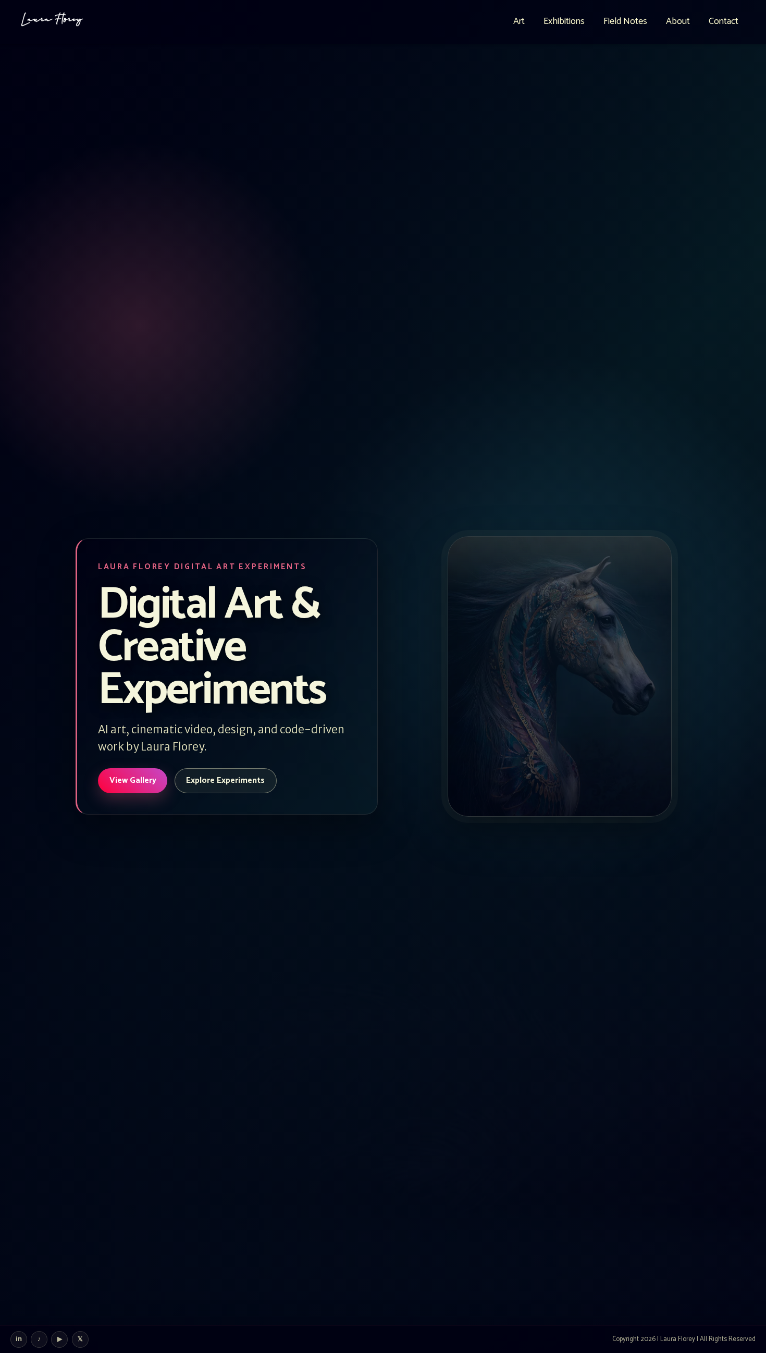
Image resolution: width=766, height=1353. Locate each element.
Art (519, 21)
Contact (723, 21)
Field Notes (625, 21)
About (678, 21)
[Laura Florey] (51, 22)
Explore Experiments (225, 780)
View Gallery (132, 780)
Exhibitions (564, 21)
